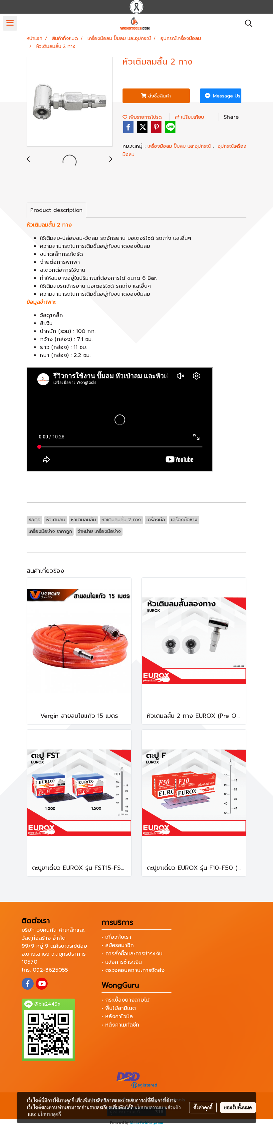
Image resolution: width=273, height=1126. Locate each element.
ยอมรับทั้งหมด (238, 1107)
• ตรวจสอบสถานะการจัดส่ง (133, 970)
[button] (246, 23)
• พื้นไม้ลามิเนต (119, 1008)
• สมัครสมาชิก (118, 945)
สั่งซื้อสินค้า (158, 95)
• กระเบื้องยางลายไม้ (125, 1000)
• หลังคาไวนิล (117, 1017)
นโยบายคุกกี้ (49, 1114)
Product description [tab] (56, 210)
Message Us (225, 95)
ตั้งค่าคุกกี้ (202, 1107)
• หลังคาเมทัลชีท (120, 1025)
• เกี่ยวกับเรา (116, 937)
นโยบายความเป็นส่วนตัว (158, 1107)
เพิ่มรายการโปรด (144, 117)
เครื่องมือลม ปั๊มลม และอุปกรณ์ (179, 146)
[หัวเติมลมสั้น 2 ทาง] (69, 102)
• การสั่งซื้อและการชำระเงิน (132, 954)
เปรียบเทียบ (191, 117)
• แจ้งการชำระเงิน (122, 962)
